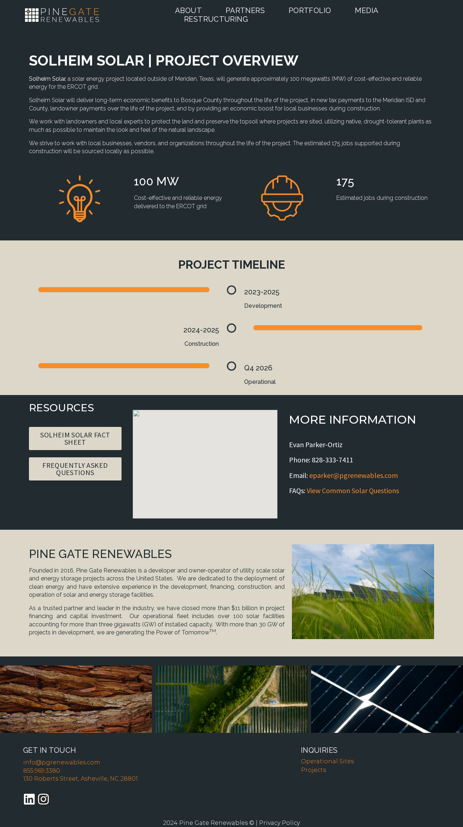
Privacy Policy (279, 822)
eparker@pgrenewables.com (353, 475)
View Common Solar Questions (353, 490)
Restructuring (216, 19)
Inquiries (319, 750)
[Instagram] (43, 799)
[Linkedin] (29, 799)
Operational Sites (327, 761)
